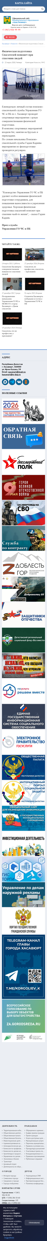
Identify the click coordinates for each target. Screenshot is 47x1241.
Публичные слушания (34, 1159)
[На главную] (21, 19)
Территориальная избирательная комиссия (20, 1130)
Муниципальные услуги (34, 1141)
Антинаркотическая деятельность (16, 1146)
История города (10, 1176)
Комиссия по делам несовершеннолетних (20, 1151)
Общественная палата (12, 1136)
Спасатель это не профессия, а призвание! (9, 333)
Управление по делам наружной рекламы (19, 1156)
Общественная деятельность (15, 1133)
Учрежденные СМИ (33, 1176)
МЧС (43, 62)
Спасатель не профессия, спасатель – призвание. (34, 269)
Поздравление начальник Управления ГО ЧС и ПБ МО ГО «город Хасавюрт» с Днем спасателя (11, 302)
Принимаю (34, 1223)
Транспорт (8, 1161)
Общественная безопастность (15, 1138)
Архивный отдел (10, 1164)
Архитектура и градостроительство (17, 1154)
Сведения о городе (11, 1181)
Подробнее (9, 1237)
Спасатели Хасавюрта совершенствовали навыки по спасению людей (11, 270)
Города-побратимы (11, 1183)
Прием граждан (32, 1136)
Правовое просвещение (35, 1156)
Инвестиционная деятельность (15, 1141)
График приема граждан (35, 1133)
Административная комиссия (15, 1143)
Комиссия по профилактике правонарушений (21, 1148)
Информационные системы (36, 1178)
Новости (37, 62)
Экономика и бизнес (11, 1159)
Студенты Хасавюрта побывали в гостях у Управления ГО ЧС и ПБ (33, 300)
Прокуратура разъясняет (35, 1148)
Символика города (11, 1178)
